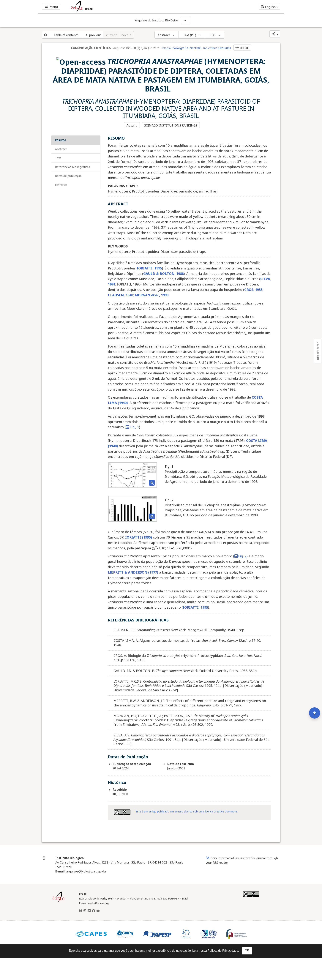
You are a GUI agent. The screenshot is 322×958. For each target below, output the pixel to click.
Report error (318, 351)
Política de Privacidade (223, 950)
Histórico (61, 185)
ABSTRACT (61, 149)
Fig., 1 (134, 427)
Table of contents (66, 35)
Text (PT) (189, 35)
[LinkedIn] (89, 911)
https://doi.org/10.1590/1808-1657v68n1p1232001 (196, 48)
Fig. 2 (242, 556)
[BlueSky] (80, 911)
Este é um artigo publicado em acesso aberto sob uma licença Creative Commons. (187, 811)
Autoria (132, 125)
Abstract (164, 35)
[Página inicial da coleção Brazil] (58, 902)
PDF (212, 35)
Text (58, 158)
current (111, 35)
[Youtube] (98, 911)
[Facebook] (93, 911)
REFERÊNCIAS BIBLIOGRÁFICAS (72, 167)
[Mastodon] (84, 911)
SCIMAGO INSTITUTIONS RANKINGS (170, 125)
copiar (242, 48)
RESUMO (60, 140)
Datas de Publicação (68, 176)
